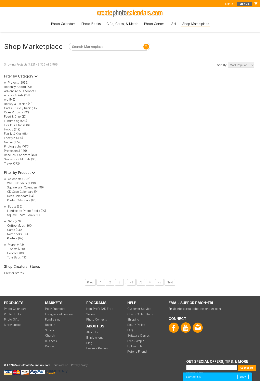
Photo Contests (96, 319)
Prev (90, 282)
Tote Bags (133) (17, 257)
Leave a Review (97, 348)
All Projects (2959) (16, 82)
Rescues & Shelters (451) (20, 155)
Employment (94, 337)
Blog (89, 343)
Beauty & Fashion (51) (18, 103)
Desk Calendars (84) (20, 196)
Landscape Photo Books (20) (26, 210)
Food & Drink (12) (15, 116)
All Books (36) (13, 206)
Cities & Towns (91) (16, 112)
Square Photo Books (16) (23, 215)
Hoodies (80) (16, 253)
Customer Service (139, 308)
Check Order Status (140, 314)
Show (243, 376)
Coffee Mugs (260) (20, 225)
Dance (49, 346)
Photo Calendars (63, 24)
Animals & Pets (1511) (17, 95)
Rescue (50, 324)
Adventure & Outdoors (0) (21, 91)
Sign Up (244, 3)
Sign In (229, 3)
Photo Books (91, 24)
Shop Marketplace (195, 24)
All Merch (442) (14, 244)
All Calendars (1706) (17, 179)
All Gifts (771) (12, 221)
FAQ (130, 330)
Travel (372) (12, 163)
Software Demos (138, 335)
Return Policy (136, 324)
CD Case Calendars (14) (23, 191)
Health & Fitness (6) (17, 125)
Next (170, 282)
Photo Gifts (11, 319)
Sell (174, 24)
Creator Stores (14, 273)
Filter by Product (18, 173)
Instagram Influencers (59, 314)
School (49, 330)
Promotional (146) (15, 150)
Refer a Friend (137, 351)
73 (140, 282)
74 (150, 282)
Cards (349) (15, 229)
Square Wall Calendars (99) (25, 187)
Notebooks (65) (17, 234)
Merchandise (13, 324)
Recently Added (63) (18, 86)
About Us (92, 332)
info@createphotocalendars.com (199, 308)
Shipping (133, 319)
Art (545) (9, 99)
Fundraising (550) (15, 121)
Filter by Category (19, 76)
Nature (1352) (13, 142)
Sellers (90, 314)
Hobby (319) (12, 129)
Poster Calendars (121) (22, 200)
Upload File (135, 346)
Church (50, 335)
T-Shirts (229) (16, 249)
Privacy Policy (79, 365)
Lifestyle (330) (13, 138)
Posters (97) (15, 238)
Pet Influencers (55, 308)
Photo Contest (155, 24)
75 (159, 282)
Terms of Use (60, 365)
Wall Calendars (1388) (21, 183)
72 (131, 282)
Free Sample (135, 341)
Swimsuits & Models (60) (20, 159)
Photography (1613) (17, 146)
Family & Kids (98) (16, 133)
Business (51, 341)
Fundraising (53, 319)
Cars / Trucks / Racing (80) (22, 108)
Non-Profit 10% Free (99, 308)
